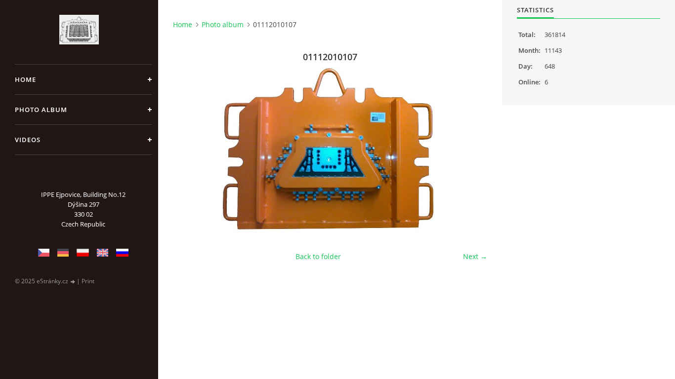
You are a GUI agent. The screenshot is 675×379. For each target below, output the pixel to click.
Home (25, 79)
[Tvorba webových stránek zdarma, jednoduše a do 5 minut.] (73, 281)
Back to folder (318, 256)
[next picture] (471, 152)
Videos (28, 139)
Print (88, 281)
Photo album (41, 109)
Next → (475, 256)
